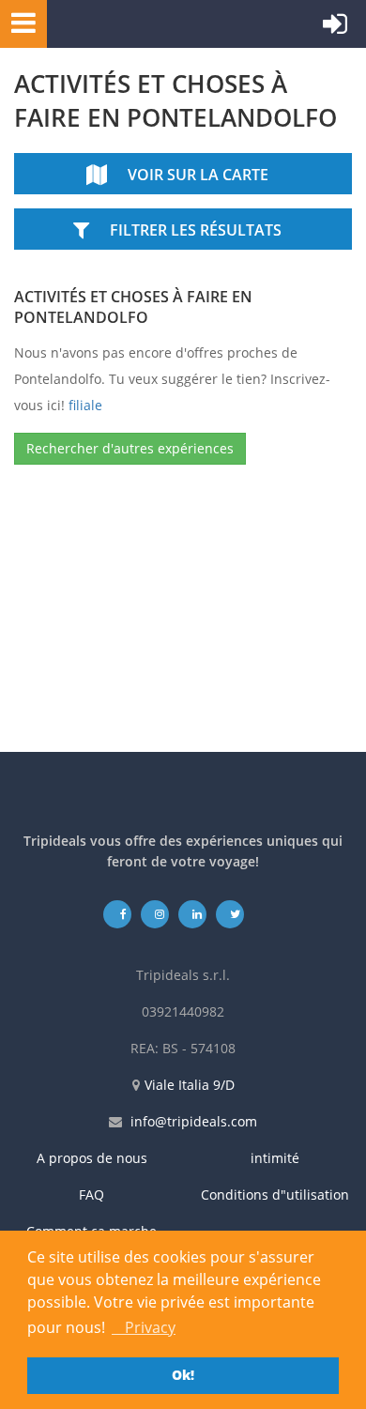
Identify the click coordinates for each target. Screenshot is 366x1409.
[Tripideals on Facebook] (118, 914)
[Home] (136, 24)
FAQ (91, 1194)
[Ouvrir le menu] (18, 22)
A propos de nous (92, 1158)
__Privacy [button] (143, 1327)
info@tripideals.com (193, 1121)
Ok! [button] (183, 1375)
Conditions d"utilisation (275, 1194)
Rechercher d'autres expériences (130, 448)
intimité (275, 1158)
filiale (85, 405)
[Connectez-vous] (335, 28)
